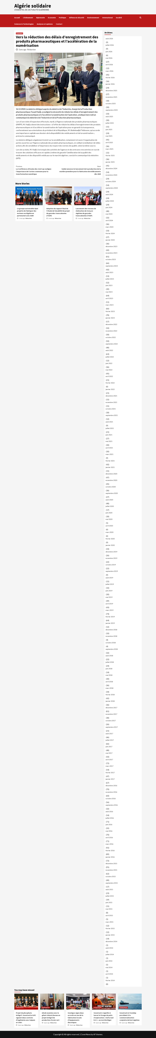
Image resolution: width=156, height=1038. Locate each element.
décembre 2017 (111, 708)
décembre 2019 (111, 552)
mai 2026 (109, 58)
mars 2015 (109, 922)
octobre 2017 (111, 721)
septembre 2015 (112, 883)
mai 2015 (109, 909)
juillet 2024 (110, 201)
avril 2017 (109, 759)
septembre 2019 (112, 571)
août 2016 (109, 811)
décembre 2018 (111, 630)
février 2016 (110, 850)
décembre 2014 (111, 941)
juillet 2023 (110, 279)
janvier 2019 (110, 623)
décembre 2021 (111, 396)
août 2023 (109, 272)
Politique (62, 18)
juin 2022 (109, 363)
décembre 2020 (111, 474)
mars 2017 (109, 766)
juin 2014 (109, 961)
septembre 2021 (112, 415)
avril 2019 (109, 604)
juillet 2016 (110, 818)
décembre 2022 (111, 324)
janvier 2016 (110, 857)
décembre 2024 (111, 168)
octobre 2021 (111, 409)
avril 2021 (109, 448)
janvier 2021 (110, 467)
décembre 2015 (111, 863)
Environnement (93, 18)
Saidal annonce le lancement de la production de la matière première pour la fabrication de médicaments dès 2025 (80, 170)
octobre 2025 (111, 103)
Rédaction (31, 49)
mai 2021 (109, 441)
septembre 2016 (112, 805)
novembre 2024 (111, 175)
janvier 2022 (110, 389)
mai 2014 (109, 967)
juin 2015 (109, 902)
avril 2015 (109, 915)
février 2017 (110, 772)
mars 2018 (109, 688)
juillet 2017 (110, 740)
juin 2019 (109, 591)
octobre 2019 (111, 565)
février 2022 (110, 383)
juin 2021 (109, 435)
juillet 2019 (110, 584)
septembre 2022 (112, 344)
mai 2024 (109, 214)
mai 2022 (109, 370)
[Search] (140, 18)
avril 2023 (109, 298)
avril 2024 (109, 220)
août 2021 (109, 422)
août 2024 (109, 194)
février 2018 (110, 695)
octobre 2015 (111, 876)
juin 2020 (109, 513)
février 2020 (110, 539)
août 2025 (109, 116)
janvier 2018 (110, 701)
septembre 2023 (112, 266)
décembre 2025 (111, 90)
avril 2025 (109, 142)
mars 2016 (109, 844)
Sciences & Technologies (24, 24)
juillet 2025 (110, 123)
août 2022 (109, 350)
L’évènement (28, 18)
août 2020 (109, 500)
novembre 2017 (111, 714)
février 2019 (110, 617)
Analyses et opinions (45, 24)
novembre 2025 (111, 97)
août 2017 (109, 733)
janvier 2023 (110, 318)
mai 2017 (109, 753)
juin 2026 (109, 51)
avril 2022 (109, 376)
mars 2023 (109, 305)
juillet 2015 (110, 896)
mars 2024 (109, 227)
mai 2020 (109, 519)
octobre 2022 (111, 337)
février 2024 (110, 233)
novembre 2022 (111, 331)
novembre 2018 (111, 636)
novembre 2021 (111, 402)
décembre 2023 (111, 246)
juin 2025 (109, 129)
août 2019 (109, 578)
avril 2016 (109, 837)
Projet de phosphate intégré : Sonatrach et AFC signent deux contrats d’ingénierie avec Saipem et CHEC (26, 1018)
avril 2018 (109, 682)
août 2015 (109, 889)
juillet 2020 (110, 506)
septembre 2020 (112, 493)
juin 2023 (109, 285)
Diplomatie (40, 18)
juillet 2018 (110, 662)
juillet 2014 (110, 954)
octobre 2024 (111, 181)
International (107, 18)
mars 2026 (109, 71)
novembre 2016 (111, 792)
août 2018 (109, 656)
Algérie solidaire (32, 6)
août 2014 (109, 948)
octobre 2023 (111, 259)
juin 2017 (109, 746)
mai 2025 (109, 136)
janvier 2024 (110, 240)
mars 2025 (109, 149)
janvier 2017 (110, 779)
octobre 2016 (111, 798)
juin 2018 (109, 669)
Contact (59, 24)
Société (119, 18)
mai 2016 (109, 831)
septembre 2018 (112, 649)
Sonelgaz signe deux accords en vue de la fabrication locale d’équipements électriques (76, 1018)
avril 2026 (109, 64)
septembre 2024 (112, 188)
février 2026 (110, 77)
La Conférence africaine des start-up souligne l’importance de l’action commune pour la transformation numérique (33, 170)
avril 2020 (109, 526)
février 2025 (110, 155)
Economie (52, 18)
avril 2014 (109, 974)
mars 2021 (109, 454)
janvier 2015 (110, 935)
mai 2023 (109, 292)
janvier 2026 (110, 84)
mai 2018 (109, 675)
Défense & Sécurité (76, 18)
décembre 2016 (111, 785)
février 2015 (110, 928)
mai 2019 (109, 597)
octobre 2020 (111, 487)
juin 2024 (109, 207)
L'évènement (20, 1007)
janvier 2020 (110, 545)
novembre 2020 (111, 480)
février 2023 (110, 311)
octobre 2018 (111, 643)
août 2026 (109, 38)
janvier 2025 (110, 162)
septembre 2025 (112, 110)
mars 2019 (109, 610)
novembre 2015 (111, 870)
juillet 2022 (110, 357)
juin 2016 (109, 824)
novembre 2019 (111, 558)
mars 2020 (109, 532)
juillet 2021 (110, 428)
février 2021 (110, 461)
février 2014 (110, 980)
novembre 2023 (111, 253)
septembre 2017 (112, 727)
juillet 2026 (110, 45)
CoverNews (86, 1034)
